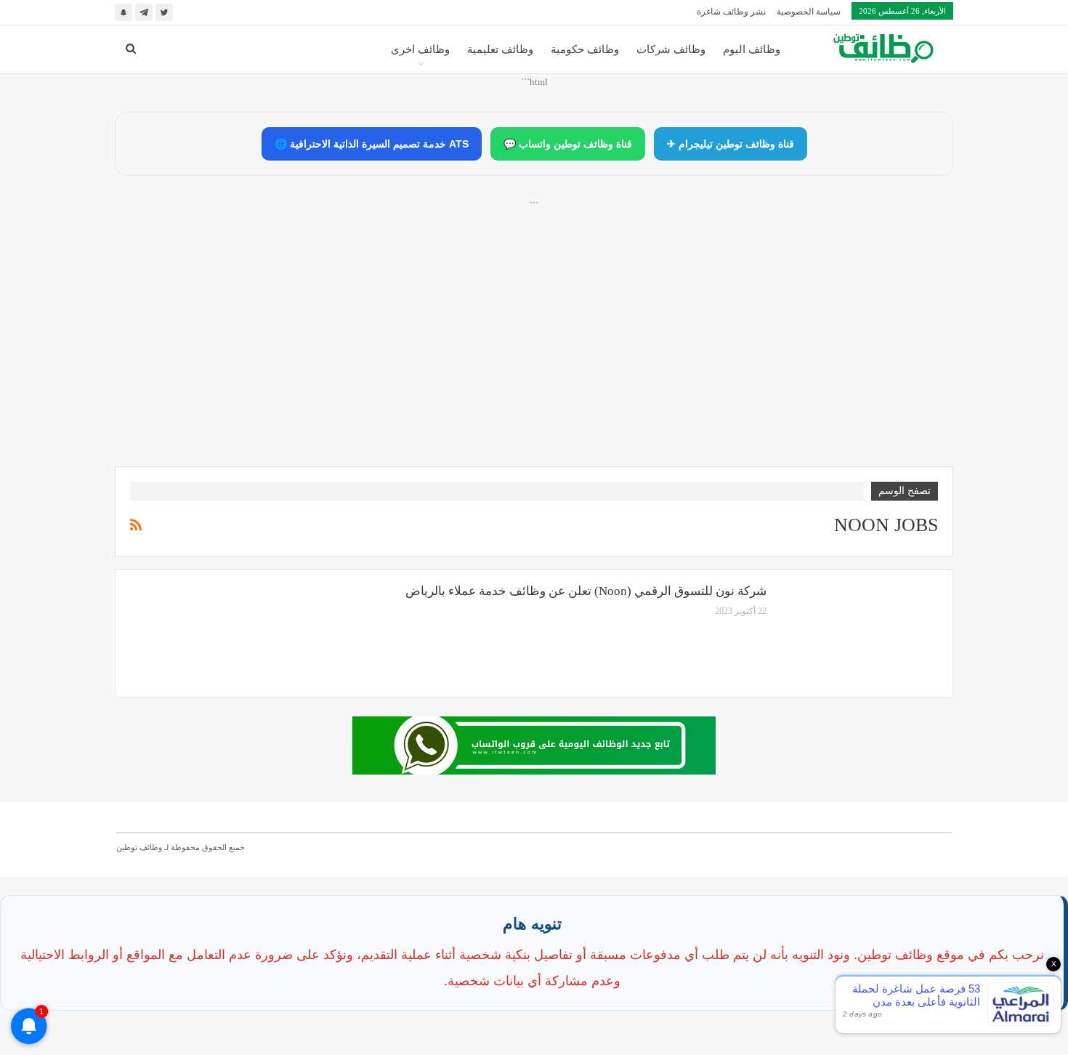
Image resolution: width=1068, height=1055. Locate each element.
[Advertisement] (534, 349)
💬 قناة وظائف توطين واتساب (567, 144)
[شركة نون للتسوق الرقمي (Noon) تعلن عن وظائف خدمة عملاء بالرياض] (861, 633)
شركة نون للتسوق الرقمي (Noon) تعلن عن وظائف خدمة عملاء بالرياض (585, 591)
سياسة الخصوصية (809, 12)
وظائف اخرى (420, 49)
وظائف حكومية (585, 49)
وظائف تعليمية (500, 49)
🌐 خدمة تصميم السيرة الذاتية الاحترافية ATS (372, 144)
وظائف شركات (670, 49)
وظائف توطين (139, 847)
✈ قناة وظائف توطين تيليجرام (730, 144)
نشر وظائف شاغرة (731, 12)
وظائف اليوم (751, 49)
